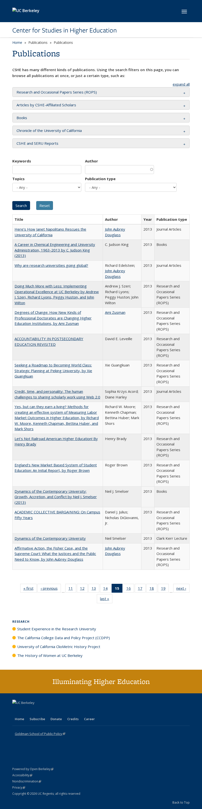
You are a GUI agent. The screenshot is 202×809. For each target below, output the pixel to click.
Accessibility (22, 775)
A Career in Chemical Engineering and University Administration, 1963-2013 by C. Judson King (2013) (55, 250)
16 (130, 589)
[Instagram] (46, 711)
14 (107, 589)
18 (153, 589)
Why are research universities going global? (51, 265)
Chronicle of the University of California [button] (49, 130)
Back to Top (181, 802)
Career (89, 719)
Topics (18, 178)
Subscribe (37, 719)
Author (91, 161)
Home (17, 42)
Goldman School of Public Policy (40, 733)
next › (182, 589)
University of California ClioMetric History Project (58, 646)
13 (95, 589)
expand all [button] (181, 84)
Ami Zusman (115, 312)
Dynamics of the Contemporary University (50, 538)
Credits (73, 719)
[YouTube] (36, 711)
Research (21, 621)
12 (84, 589)
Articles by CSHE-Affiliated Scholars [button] (46, 104)
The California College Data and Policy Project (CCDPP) (63, 637)
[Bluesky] (55, 711)
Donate (56, 719)
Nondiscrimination (26, 781)
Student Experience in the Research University (56, 628)
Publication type (100, 178)
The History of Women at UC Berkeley (50, 655)
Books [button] (22, 117)
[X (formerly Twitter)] (17, 711)
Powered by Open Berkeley (32, 769)
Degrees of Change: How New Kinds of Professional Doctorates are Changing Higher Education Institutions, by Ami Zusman (53, 318)
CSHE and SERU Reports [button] (37, 143)
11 (72, 589)
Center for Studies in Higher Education (64, 30)
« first (30, 589)
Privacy (18, 787)
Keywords (21, 161)
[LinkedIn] (26, 711)
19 (165, 589)
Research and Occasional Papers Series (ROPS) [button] (57, 92)
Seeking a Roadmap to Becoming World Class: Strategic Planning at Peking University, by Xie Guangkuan (53, 371)
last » (106, 599)
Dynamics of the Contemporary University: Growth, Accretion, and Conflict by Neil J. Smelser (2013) (56, 497)
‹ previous (51, 589)
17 (142, 589)
